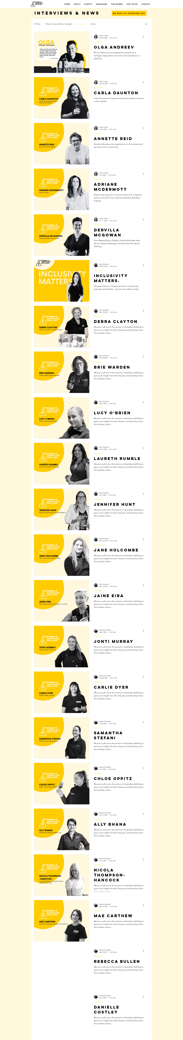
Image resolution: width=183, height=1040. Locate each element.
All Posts (37, 24)
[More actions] (144, 36)
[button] (146, 24)
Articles (93, 24)
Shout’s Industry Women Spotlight (58, 24)
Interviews (81, 24)
